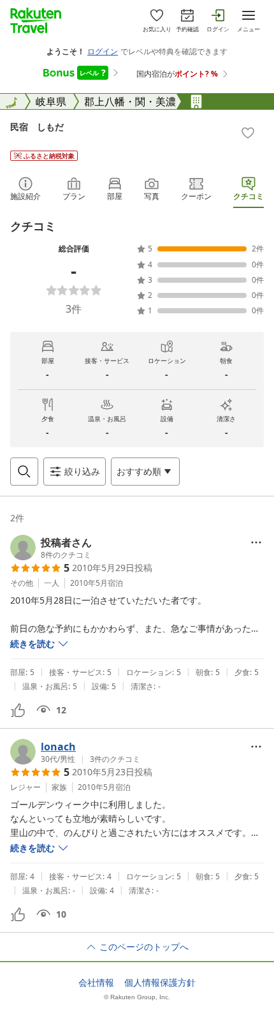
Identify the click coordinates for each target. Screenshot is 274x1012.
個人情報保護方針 (160, 983)
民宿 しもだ (37, 127)
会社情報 (96, 983)
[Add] (248, 132)
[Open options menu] (256, 542)
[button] (51, 547)
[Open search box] (24, 472)
